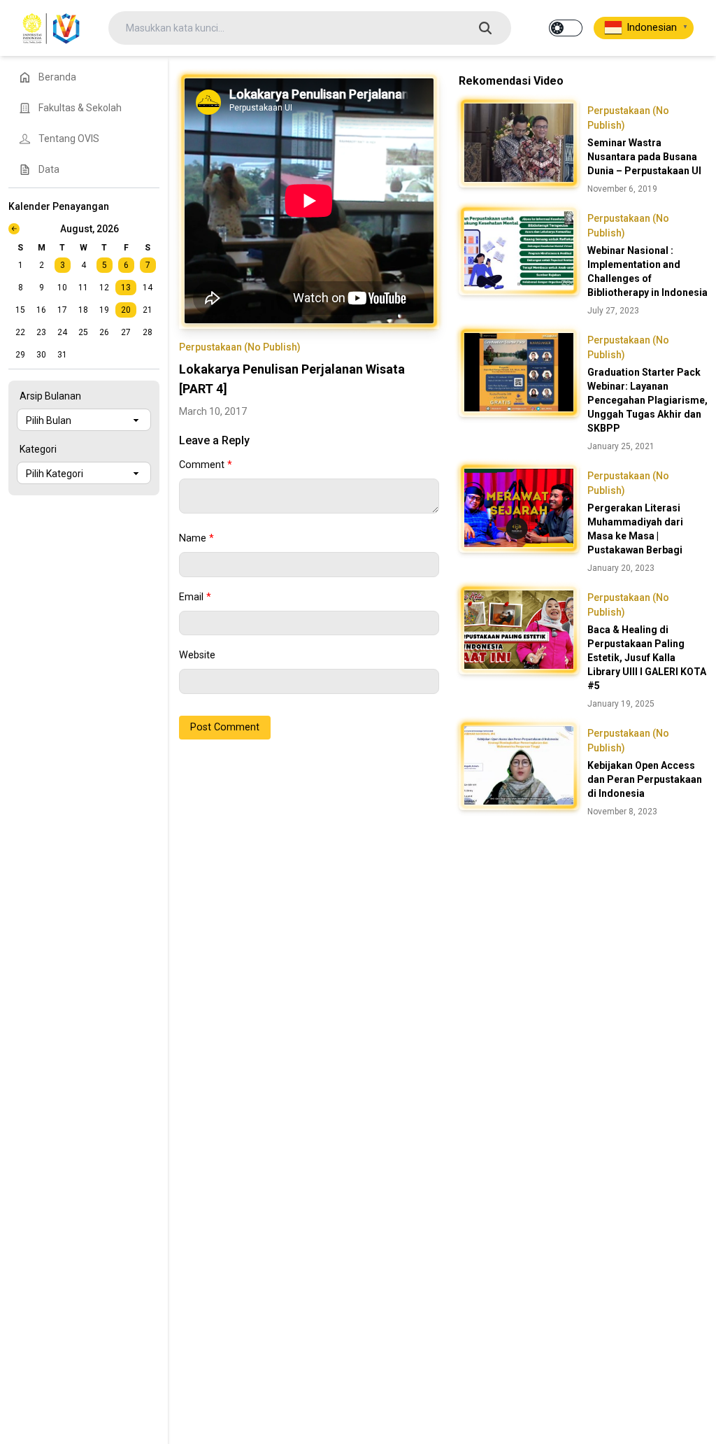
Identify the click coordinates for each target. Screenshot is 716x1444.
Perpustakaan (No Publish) (240, 347)
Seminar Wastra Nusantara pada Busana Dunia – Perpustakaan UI (644, 156)
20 (126, 310)
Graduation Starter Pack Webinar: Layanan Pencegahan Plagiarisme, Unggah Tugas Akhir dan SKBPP (647, 400)
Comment (205, 465)
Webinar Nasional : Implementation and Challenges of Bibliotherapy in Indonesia (647, 271)
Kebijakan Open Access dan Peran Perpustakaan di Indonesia (644, 779)
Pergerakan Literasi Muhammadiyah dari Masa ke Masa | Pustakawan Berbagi (635, 528)
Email (195, 597)
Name (196, 538)
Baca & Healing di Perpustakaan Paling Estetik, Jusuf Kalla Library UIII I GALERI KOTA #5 (646, 657)
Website (197, 655)
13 (126, 287)
